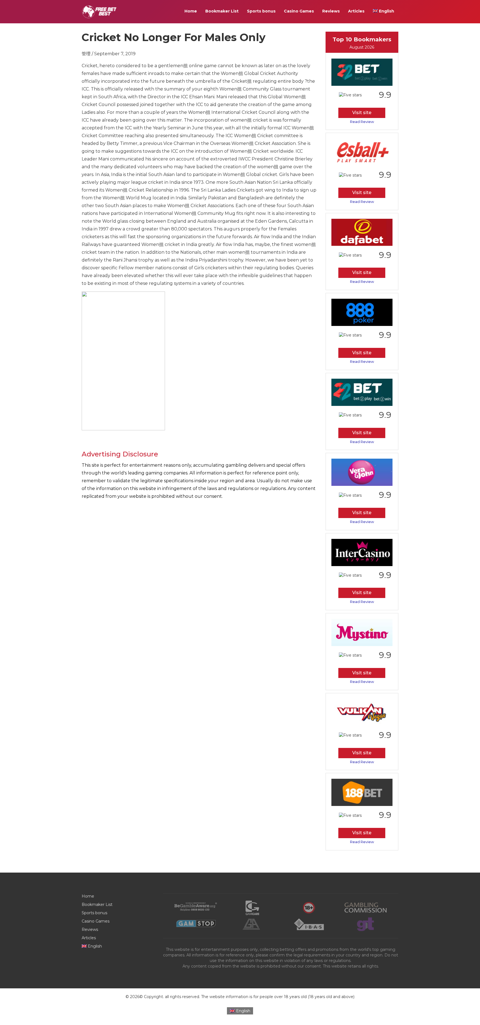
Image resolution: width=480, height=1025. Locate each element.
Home (190, 11)
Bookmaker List (222, 11)
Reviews (331, 11)
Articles (356, 11)
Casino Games (299, 11)
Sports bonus (261, 11)
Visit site (361, 112)
